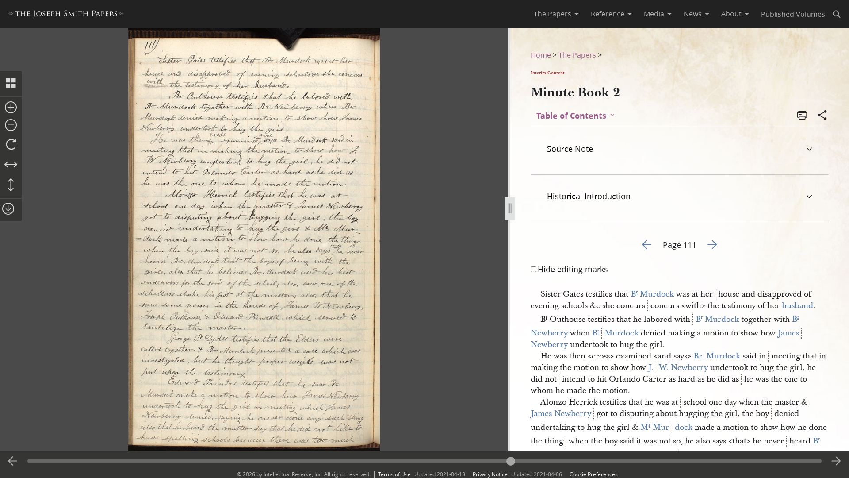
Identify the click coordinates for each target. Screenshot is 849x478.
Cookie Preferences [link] (594, 474)
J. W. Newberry (678, 367)
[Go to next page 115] (836, 461)
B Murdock (652, 294)
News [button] (693, 14)
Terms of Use (394, 474)
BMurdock (615, 333)
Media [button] (654, 14)
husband (797, 305)
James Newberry (561, 413)
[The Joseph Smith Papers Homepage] (66, 15)
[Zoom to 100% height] (10, 185)
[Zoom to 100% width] (10, 165)
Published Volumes (793, 14)
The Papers (577, 55)
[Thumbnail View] (10, 83)
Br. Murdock (716, 356)
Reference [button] (607, 14)
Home (541, 55)
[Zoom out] (10, 126)
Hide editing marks (573, 269)
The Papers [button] (552, 14)
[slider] (424, 461)
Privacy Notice (490, 474)
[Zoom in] (10, 108)
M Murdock (666, 427)
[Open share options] (822, 116)
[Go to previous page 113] (13, 461)
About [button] (731, 14)
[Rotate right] (10, 144)
